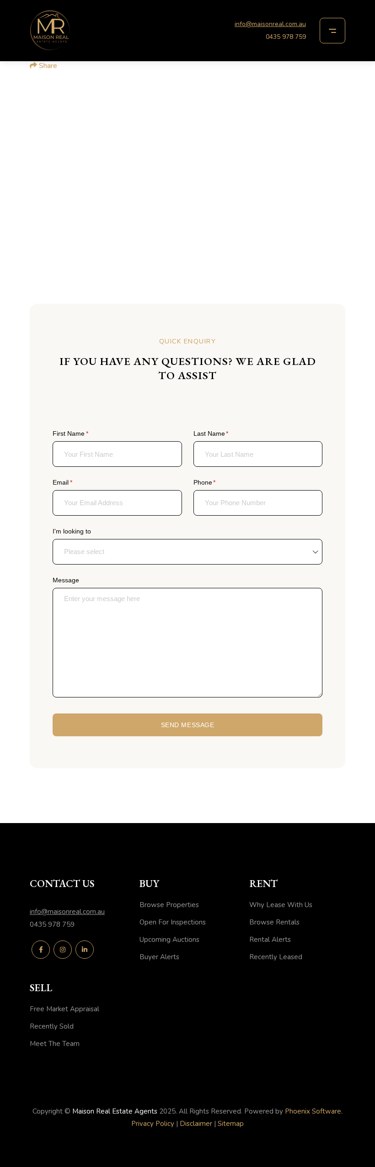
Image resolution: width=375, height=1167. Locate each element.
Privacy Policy (152, 1123)
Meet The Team (55, 1043)
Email (75, 482)
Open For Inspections (172, 922)
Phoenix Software (313, 1111)
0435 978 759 (286, 36)
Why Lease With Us (280, 904)
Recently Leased (275, 956)
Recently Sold (52, 1026)
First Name (83, 433)
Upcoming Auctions (169, 939)
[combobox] (187, 552)
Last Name (223, 433)
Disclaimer (196, 1123)
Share (47, 66)
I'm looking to (72, 531)
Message (66, 580)
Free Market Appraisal (64, 1009)
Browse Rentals (274, 922)
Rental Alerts (270, 939)
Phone (217, 482)
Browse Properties (169, 904)
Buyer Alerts (159, 956)
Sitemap (231, 1123)
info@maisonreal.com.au (270, 24)
